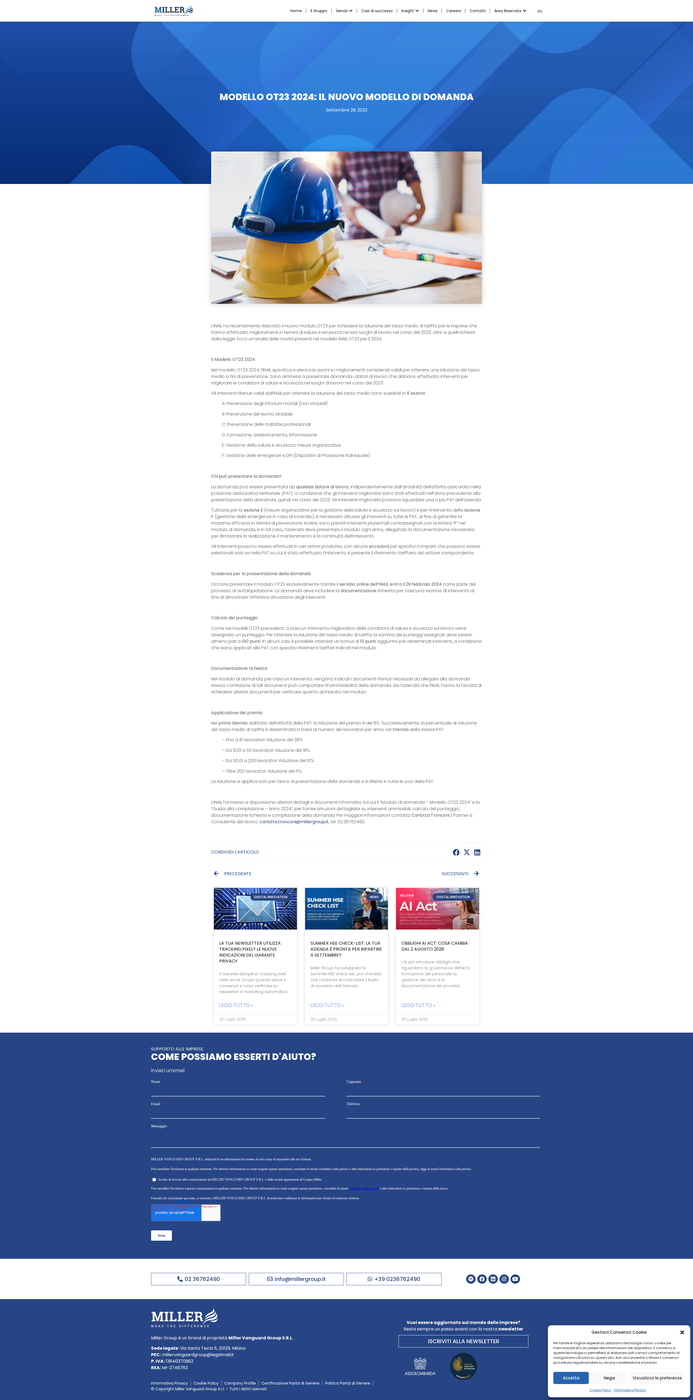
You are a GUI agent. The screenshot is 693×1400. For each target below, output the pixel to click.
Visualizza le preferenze (657, 1378)
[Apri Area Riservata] (525, 11)
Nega (609, 1378)
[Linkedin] (493, 1279)
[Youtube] (515, 1279)
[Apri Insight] (417, 11)
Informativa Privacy (630, 1390)
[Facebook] (482, 1279)
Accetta (571, 1378)
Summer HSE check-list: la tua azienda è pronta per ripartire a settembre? (346, 949)
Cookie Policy (600, 1390)
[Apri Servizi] (351, 11)
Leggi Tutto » (236, 1005)
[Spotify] (471, 1279)
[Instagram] (504, 1279)
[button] (682, 1332)
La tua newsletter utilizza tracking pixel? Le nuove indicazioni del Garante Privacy (250, 952)
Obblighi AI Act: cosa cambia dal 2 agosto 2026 (434, 946)
